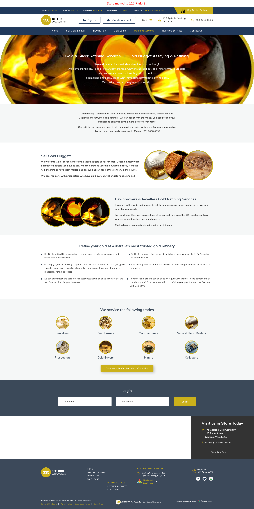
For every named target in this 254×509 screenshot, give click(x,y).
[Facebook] (198, 479)
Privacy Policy (66, 504)
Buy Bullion (99, 30)
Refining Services (144, 30)
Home (55, 30)
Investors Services (172, 30)
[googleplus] (211, 479)
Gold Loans (120, 30)
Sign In (92, 20)
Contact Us (196, 30)
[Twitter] (205, 479)
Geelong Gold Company (151, 473)
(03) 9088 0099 (151, 131)
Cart (144, 20)
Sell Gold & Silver (75, 30)
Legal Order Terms (82, 504)
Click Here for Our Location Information (127, 368)
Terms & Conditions (49, 504)
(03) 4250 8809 (204, 20)
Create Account (121, 20)
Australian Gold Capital (143, 502)
